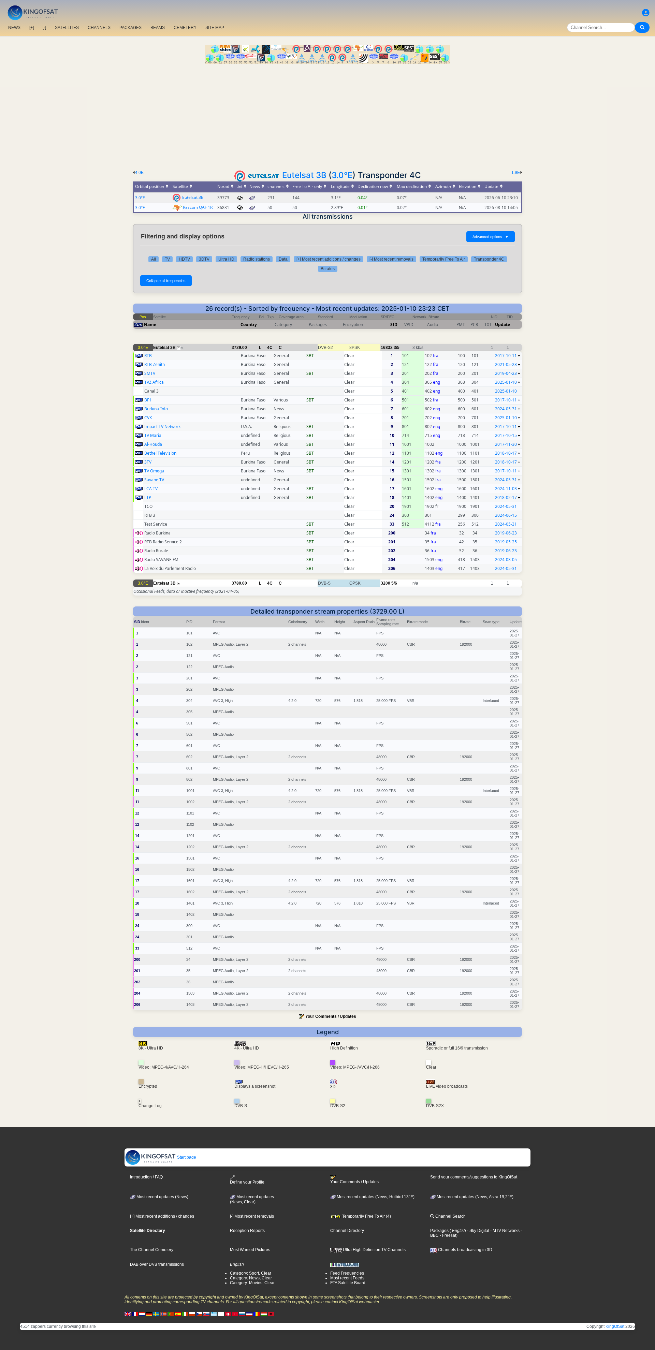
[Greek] (213, 1313)
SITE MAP (214, 27)
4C (270, 347)
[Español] (178, 1313)
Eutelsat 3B (304, 175)
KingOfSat (615, 1326)
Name (150, 324)
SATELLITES (67, 27)
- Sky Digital (477, 1230)
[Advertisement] (327, 115)
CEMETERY (185, 27)
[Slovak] (206, 1313)
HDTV (184, 259)
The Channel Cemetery (151, 1249)
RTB (148, 355)
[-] (44, 27)
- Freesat (447, 1235)
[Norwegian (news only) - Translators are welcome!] (163, 1313)
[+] (31, 27)
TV (167, 259)
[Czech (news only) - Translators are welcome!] (199, 1313)
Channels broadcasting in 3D (464, 1249)
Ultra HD (226, 259)
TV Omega (154, 471)
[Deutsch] (149, 1313)
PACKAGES (130, 27)
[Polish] (192, 1313)
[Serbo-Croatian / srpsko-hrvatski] (249, 1313)
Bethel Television (160, 453)
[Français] (135, 1313)
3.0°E (342, 175)
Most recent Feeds (347, 1278)
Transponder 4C (489, 259)
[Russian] (242, 1313)
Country (249, 324)
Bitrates (328, 268)
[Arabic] (228, 1313)
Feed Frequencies (347, 1273)
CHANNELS (99, 27)
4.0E (139, 172)
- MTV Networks (504, 1230)
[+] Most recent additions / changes (328, 259)
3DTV (204, 259)
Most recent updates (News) (161, 1196)
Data (283, 259)
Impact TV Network (162, 426)
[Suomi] (221, 1313)
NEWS (14, 27)
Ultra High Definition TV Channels (374, 1249)
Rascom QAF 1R (198, 207)
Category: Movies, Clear (252, 1282)
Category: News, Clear (251, 1278)
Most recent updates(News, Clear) (252, 1199)
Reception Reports (247, 1230)
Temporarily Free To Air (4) (366, 1216)
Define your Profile (247, 1182)
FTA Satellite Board (347, 1282)
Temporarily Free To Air (443, 259)
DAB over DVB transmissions (157, 1264)
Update (502, 324)
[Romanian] (256, 1313)
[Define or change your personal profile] (646, 13)
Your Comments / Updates (330, 1016)
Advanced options (490, 237)
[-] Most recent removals (391, 259)
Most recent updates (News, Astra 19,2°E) (474, 1196)
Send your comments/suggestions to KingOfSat (473, 1177)
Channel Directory (347, 1230)
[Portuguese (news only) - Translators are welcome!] (171, 1313)
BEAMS (157, 27)
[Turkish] (235, 1313)
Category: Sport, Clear (250, 1273)
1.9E (515, 172)
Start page (186, 1157)
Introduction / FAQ (146, 1177)
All (153, 259)
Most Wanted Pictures (250, 1249)
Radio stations (256, 259)
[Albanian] (271, 1313)
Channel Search (450, 1216)
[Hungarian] (264, 1313)
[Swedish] (156, 1313)
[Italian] (185, 1313)
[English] (128, 1313)
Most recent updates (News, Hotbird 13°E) (375, 1196)
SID (393, 324)
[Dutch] (142, 1313)
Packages (439, 1230)
